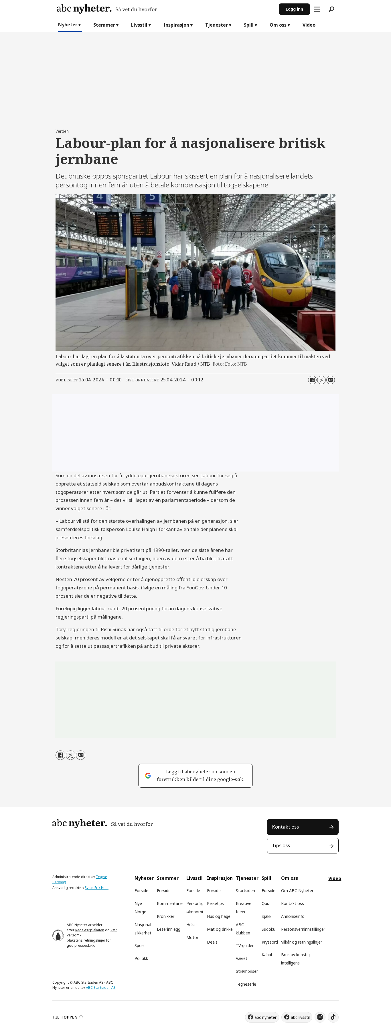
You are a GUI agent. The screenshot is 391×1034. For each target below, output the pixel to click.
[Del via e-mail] (330, 380)
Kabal (267, 954)
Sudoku (268, 929)
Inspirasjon (176, 25)
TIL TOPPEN (65, 1017)
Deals (212, 942)
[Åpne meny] (317, 9)
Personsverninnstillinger (303, 929)
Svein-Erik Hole (96, 887)
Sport (140, 945)
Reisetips (215, 903)
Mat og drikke (220, 929)
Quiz (266, 903)
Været (241, 958)
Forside (141, 890)
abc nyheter (265, 1017)
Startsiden (245, 890)
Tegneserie (246, 984)
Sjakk (266, 916)
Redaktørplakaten (89, 930)
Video (309, 25)
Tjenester (216, 25)
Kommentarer (170, 903)
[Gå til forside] (165, 9)
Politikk (141, 958)
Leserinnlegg (168, 929)
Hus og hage (218, 916)
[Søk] (331, 9)
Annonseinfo (293, 916)
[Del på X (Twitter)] (321, 380)
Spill (249, 25)
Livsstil (139, 25)
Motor (192, 937)
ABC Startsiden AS (101, 987)
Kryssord (270, 942)
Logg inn (294, 9)
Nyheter (67, 24)
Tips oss (281, 845)
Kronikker (165, 916)
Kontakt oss (285, 826)
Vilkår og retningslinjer (301, 942)
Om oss (278, 25)
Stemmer (104, 25)
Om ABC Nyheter (297, 890)
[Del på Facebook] (312, 380)
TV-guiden (245, 945)
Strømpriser (247, 971)
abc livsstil (300, 1017)
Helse (191, 924)
